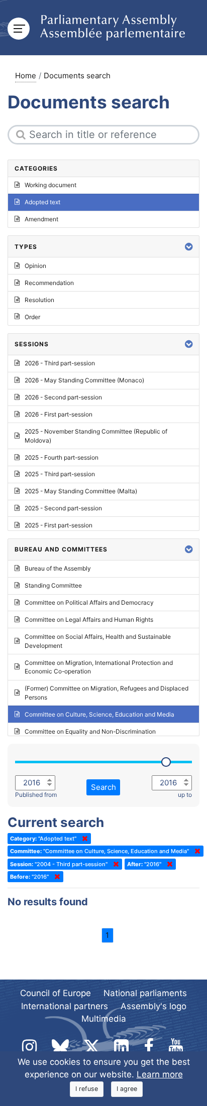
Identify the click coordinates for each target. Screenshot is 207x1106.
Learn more (160, 1074)
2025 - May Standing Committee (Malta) (81, 491)
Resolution (39, 300)
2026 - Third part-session (60, 363)
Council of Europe (55, 993)
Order (32, 317)
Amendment (41, 219)
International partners (64, 1006)
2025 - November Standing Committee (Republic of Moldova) (96, 436)
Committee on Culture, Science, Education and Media (99, 714)
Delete (83, 839)
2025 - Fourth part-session (61, 457)
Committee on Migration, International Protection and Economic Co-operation (99, 667)
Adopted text (42, 202)
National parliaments (145, 993)
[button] (189, 246)
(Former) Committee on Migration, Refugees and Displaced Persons (106, 692)
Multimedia (103, 1019)
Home (25, 75)
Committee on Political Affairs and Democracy (89, 602)
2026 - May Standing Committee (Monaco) (84, 380)
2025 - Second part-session (63, 508)
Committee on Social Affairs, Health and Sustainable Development (98, 641)
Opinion (35, 265)
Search (103, 787)
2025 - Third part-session (60, 474)
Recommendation (49, 283)
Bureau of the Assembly (58, 568)
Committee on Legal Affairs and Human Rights (89, 619)
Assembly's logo (153, 1006)
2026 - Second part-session (63, 397)
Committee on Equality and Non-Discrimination (90, 731)
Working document (50, 185)
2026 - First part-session (58, 414)
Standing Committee (53, 585)
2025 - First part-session (58, 525)
